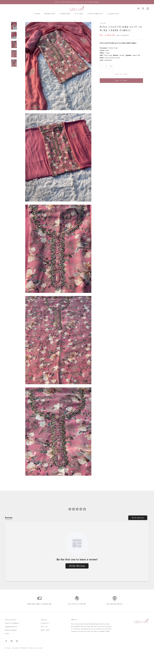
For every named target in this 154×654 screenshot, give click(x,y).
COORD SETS (65, 13)
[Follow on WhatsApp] (17, 641)
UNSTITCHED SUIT (95, 13)
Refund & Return (11, 630)
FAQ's (7, 633)
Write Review (138, 518)
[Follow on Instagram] (11, 641)
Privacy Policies (10, 620)
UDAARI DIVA (49, 13)
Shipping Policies (11, 627)
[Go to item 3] (14, 44)
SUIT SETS (78, 13)
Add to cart (121, 74)
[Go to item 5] (14, 63)
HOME (37, 13)
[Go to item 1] (14, 26)
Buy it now (121, 80)
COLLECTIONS (113, 13)
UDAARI (103, 23)
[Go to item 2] (14, 35)
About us (44, 620)
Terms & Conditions (12, 623)
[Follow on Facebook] (6, 641)
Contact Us (45, 623)
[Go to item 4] (14, 54)
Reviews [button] (8, 517)
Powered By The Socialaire (31, 648)
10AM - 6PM (45, 630)
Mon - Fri (44, 627)
